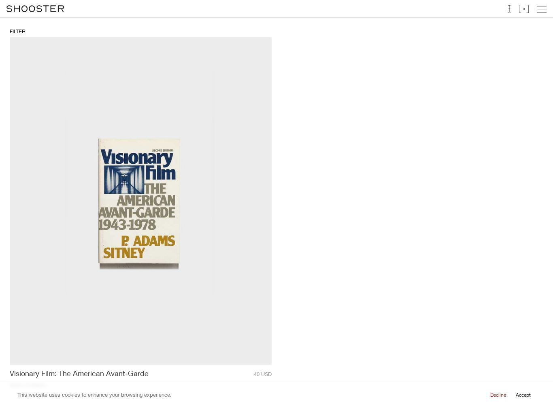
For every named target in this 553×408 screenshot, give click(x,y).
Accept (523, 395)
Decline (498, 395)
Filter (18, 31)
